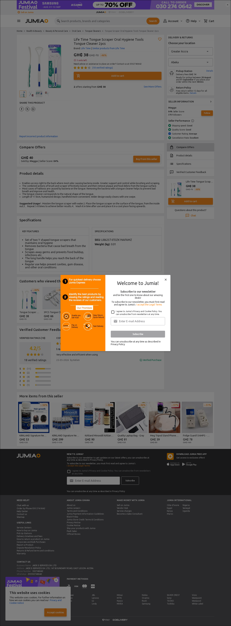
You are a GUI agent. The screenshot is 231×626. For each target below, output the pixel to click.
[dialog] (115, 313)
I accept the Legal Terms (149, 304)
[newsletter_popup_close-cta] (165, 279)
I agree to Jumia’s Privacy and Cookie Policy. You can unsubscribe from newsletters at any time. (139, 312)
